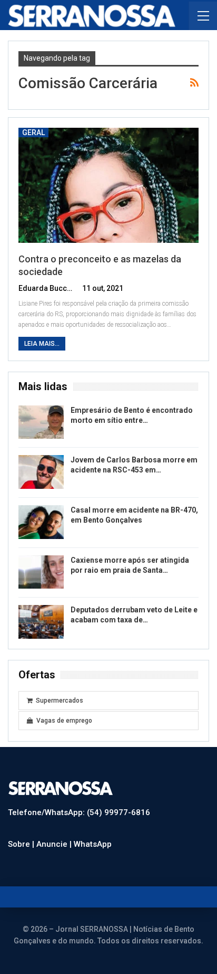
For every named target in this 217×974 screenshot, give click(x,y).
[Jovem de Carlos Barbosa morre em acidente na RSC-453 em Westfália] (41, 472)
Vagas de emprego (64, 720)
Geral (33, 132)
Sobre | (22, 844)
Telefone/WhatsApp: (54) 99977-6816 (79, 812)
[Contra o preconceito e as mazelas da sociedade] (108, 185)
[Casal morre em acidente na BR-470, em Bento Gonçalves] (41, 522)
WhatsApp (93, 844)
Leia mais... (42, 343)
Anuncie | (55, 844)
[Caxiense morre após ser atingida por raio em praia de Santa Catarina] (41, 572)
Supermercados (59, 700)
